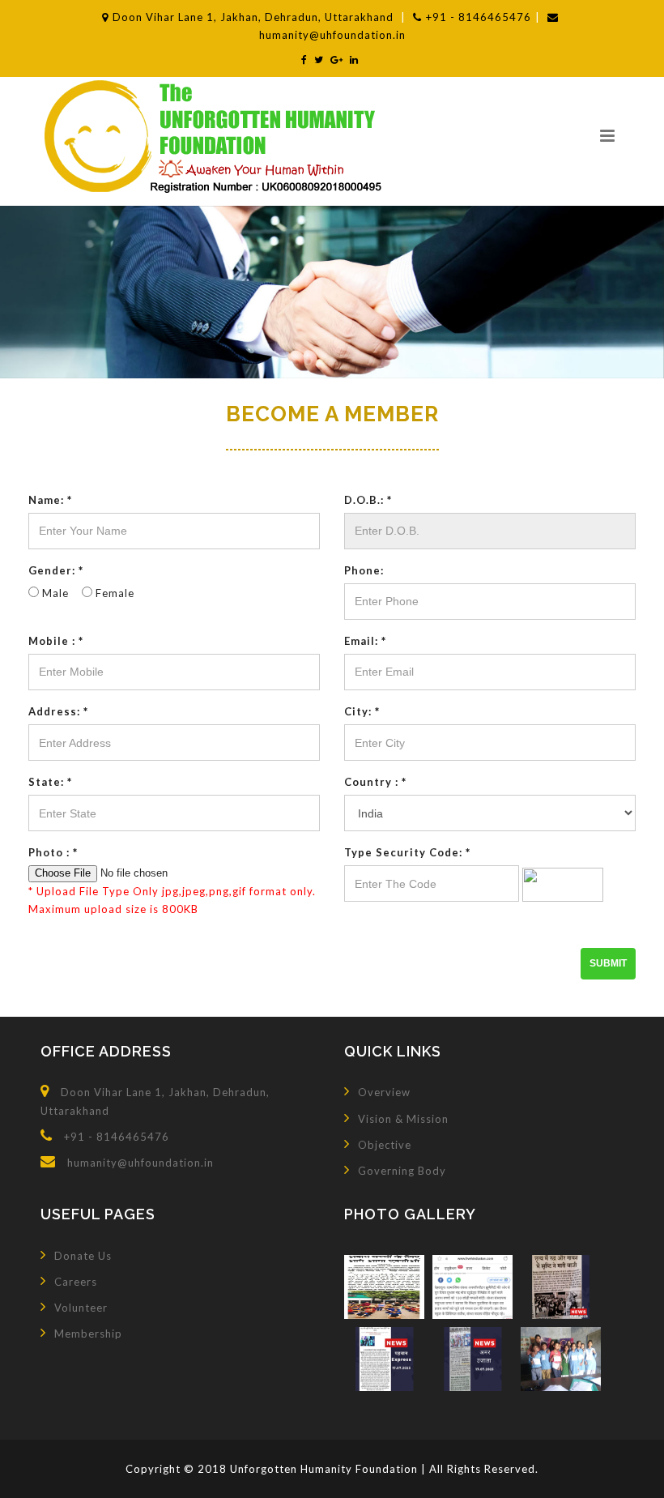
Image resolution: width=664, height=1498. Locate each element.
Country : (375, 781)
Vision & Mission (403, 1118)
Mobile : (55, 640)
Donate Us (83, 1255)
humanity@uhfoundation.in (140, 1162)
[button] (607, 135)
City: (362, 711)
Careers (75, 1281)
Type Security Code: (407, 852)
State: (50, 781)
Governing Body (402, 1170)
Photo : (53, 852)
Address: (58, 711)
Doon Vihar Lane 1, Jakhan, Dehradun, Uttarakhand (255, 17)
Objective (384, 1144)
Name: (50, 499)
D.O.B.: (368, 499)
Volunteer (81, 1307)
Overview (384, 1092)
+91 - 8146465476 (478, 17)
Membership (88, 1333)
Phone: (364, 570)
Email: (365, 640)
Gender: (55, 570)
